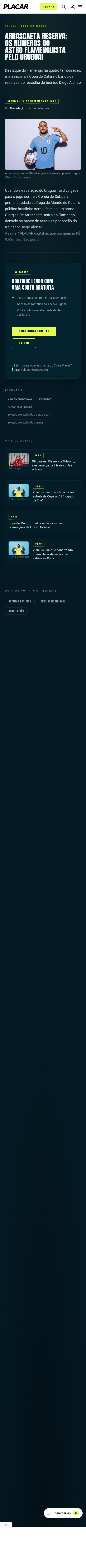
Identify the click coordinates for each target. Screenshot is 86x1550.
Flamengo (45, 398)
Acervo (11, 26)
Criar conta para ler (34, 331)
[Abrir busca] (63, 7)
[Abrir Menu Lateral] (80, 6)
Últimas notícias (20, 601)
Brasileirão (16, 611)
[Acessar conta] (72, 6)
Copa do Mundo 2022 (20, 398)
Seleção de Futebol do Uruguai (25, 422)
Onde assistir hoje (53, 601)
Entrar (24, 343)
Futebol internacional (20, 406)
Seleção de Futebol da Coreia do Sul (28, 414)
